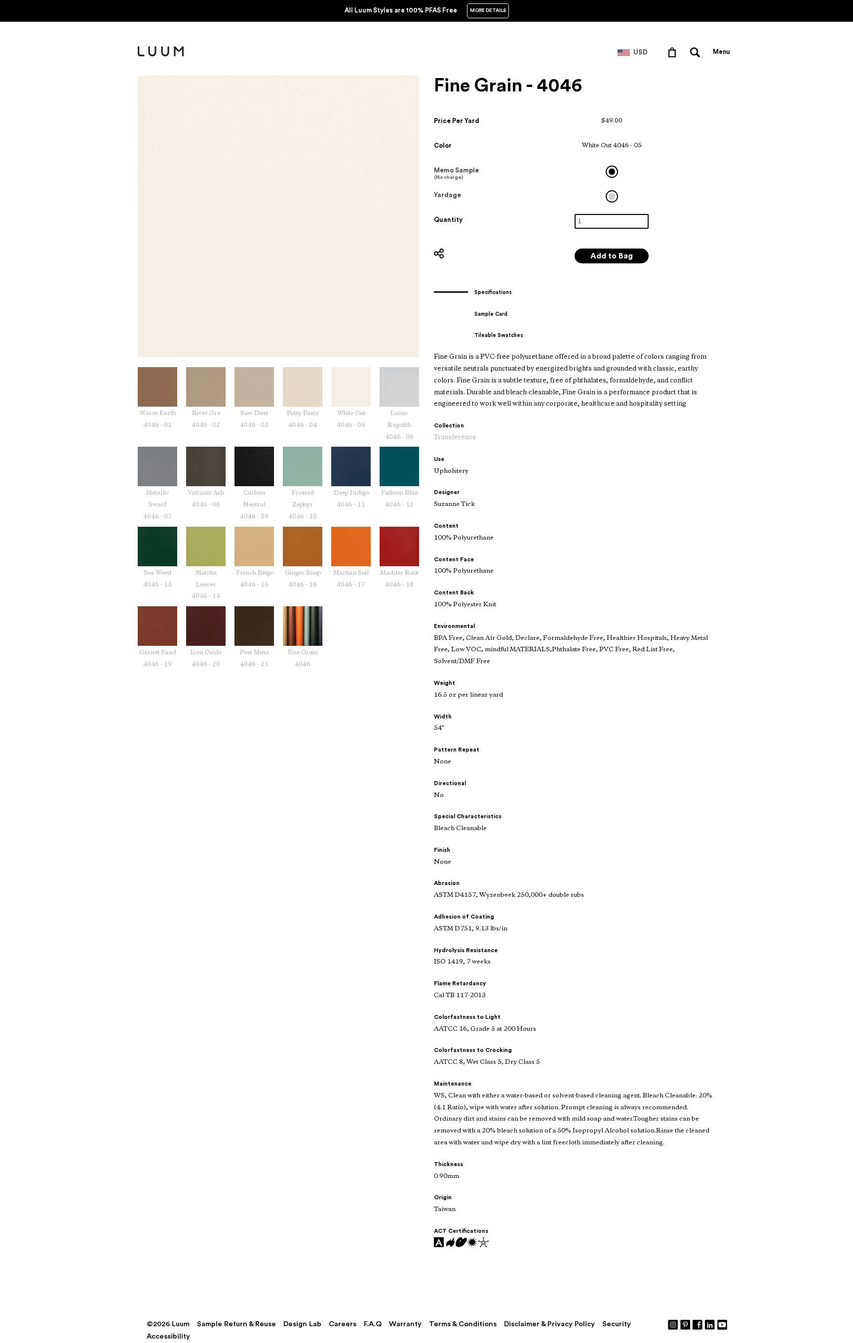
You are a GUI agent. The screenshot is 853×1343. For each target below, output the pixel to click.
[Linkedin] (710, 1324)
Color (443, 145)
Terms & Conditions (463, 1324)
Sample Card (490, 314)
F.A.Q (373, 1324)
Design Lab (302, 1324)
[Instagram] (673, 1324)
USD (640, 52)
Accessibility (168, 1336)
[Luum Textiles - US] (161, 54)
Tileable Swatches (498, 335)
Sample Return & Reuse (236, 1324)
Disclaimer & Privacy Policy (549, 1324)
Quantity (448, 219)
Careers (342, 1324)
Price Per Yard (456, 121)
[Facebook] (698, 1324)
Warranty (405, 1324)
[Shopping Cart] (674, 52)
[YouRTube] (722, 1324)
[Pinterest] (685, 1324)
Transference (455, 437)
